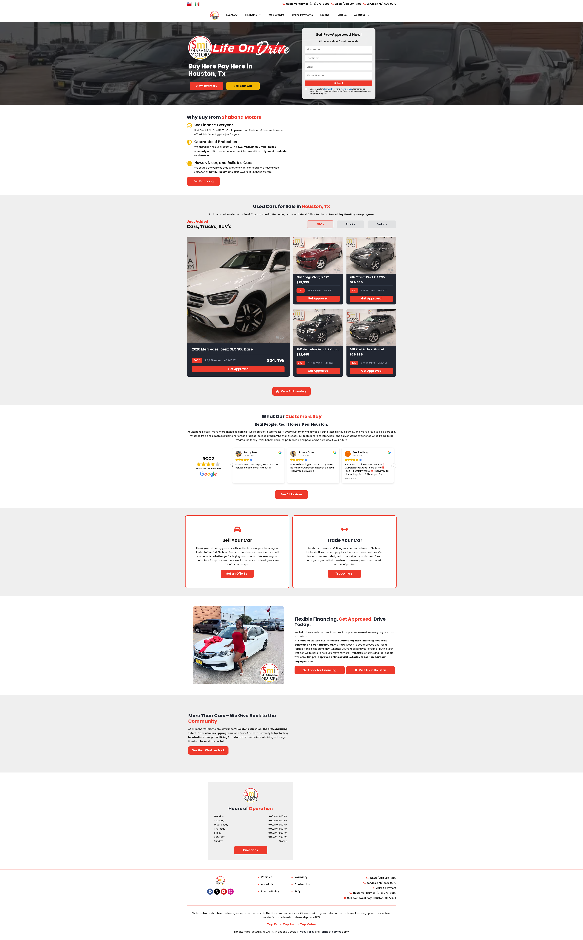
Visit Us (342, 15)
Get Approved (238, 369)
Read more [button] (350, 478)
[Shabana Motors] (214, 15)
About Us (359, 15)
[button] (394, 466)
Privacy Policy (330, 89)
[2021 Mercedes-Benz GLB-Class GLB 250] (318, 343)
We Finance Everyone (214, 125)
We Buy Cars (276, 15)
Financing (251, 15)
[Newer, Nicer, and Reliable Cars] (189, 163)
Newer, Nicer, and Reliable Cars (223, 162)
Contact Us (302, 884)
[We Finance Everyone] (189, 125)
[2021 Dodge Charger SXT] (318, 270)
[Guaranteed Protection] (189, 142)
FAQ (297, 891)
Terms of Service (331, 931)
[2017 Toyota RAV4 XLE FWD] (371, 270)
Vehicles (266, 877)
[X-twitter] (217, 892)
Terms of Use (346, 89)
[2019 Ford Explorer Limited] (371, 343)
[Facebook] (210, 892)
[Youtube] (224, 892)
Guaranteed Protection (215, 141)
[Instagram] (231, 892)
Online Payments (302, 15)
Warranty (301, 877)
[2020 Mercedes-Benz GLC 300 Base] (238, 307)
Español (325, 15)
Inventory (231, 15)
